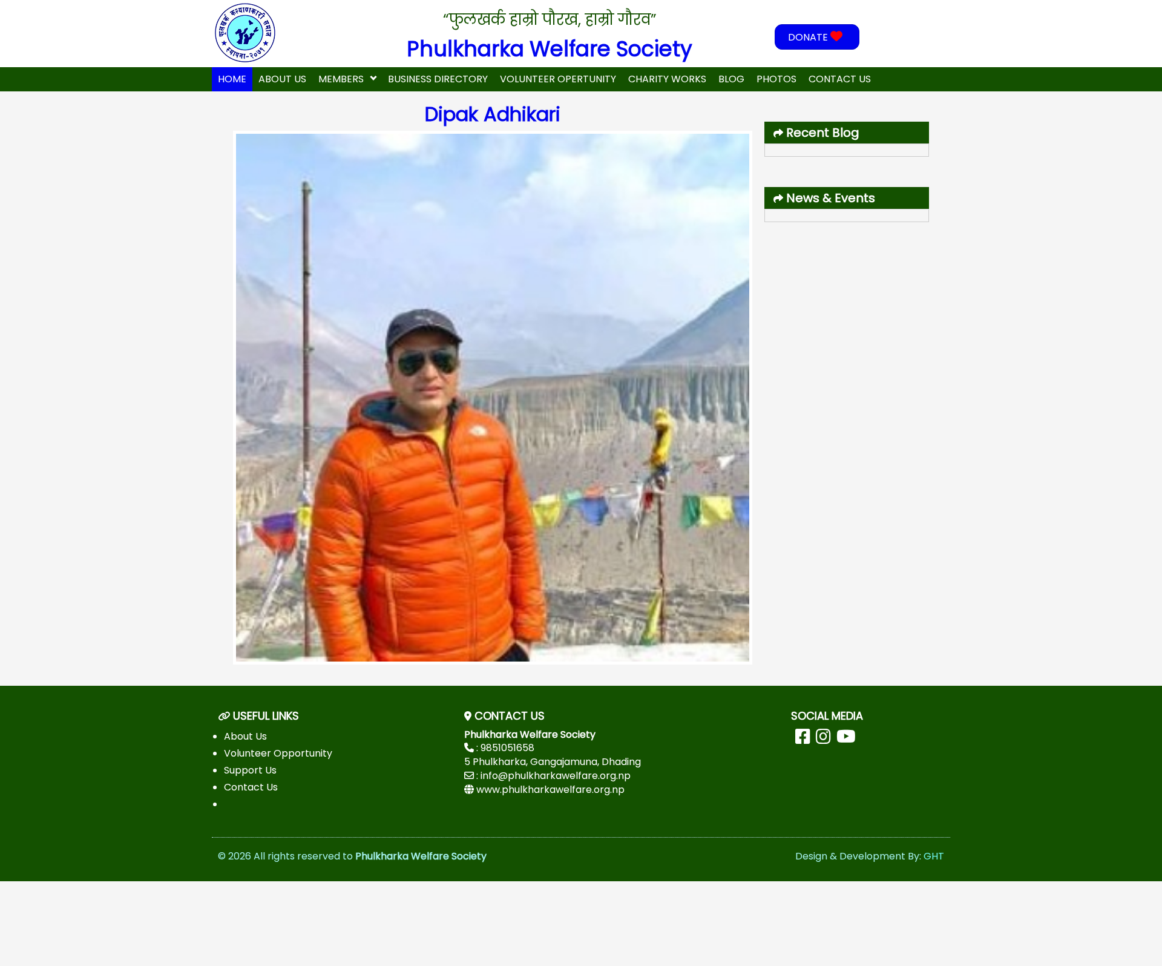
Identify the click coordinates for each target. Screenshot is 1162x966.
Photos (776, 79)
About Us (282, 79)
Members (341, 79)
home (232, 79)
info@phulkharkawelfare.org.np (556, 776)
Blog (731, 79)
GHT (934, 856)
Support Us (250, 770)
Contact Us (840, 79)
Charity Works (667, 79)
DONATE (809, 37)
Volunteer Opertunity (558, 79)
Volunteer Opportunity (278, 753)
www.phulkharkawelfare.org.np (550, 790)
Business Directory (438, 79)
